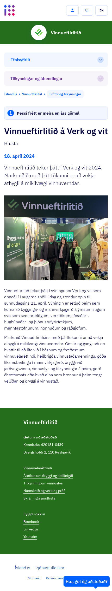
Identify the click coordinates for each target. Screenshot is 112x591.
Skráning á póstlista (39, 498)
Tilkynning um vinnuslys (43, 483)
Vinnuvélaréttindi (37, 468)
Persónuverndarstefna (61, 578)
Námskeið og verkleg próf (44, 490)
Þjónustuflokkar (49, 567)
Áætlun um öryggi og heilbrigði (48, 475)
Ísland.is (22, 567)
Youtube (30, 536)
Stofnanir (34, 578)
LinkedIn (30, 529)
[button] (72, 10)
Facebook (31, 521)
